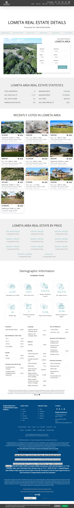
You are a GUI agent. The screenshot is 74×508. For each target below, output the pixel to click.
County (24, 411)
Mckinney (42, 411)
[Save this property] (22, 122)
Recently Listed (30, 33)
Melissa (41, 413)
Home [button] (33, 4)
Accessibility (28, 430)
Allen (41, 409)
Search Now (62, 67)
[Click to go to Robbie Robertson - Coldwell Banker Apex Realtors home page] (6, 3)
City (23, 413)
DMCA (34, 430)
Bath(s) (55, 54)
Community (25, 418)
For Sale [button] (38, 4)
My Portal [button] (52, 4)
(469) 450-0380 (50, 2)
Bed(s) (41, 54)
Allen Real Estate (22, 427)
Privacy (22, 430)
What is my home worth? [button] (63, 4)
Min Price (42, 49)
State (23, 409)
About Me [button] (45, 4)
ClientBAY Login (41, 430)
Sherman (42, 416)
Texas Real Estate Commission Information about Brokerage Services (37, 491)
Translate (48, 498)
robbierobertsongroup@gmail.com (63, 422)
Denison (42, 418)
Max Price (56, 49)
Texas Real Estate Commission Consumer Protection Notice (38, 452)
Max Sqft (56, 60)
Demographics (56, 33)
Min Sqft (42, 60)
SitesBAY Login (50, 430)
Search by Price (43, 33)
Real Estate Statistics (18, 33)
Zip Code (24, 416)
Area (23, 420)
